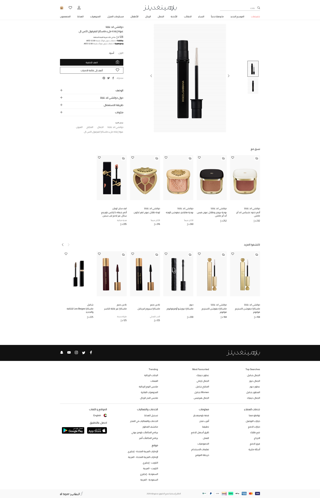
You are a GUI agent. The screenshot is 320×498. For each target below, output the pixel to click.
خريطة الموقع (202, 455)
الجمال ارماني (202, 381)
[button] (228, 75)
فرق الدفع (255, 443)
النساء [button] (201, 16)
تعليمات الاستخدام (200, 449)
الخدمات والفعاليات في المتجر (144, 421)
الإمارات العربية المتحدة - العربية (143, 457)
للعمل (206, 438)
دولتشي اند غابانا (114, 26)
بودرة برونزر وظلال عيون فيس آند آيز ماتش (212, 214)
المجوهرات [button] (95, 16)
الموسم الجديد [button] (237, 16)
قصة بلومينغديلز (201, 415)
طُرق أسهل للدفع (200, 432)
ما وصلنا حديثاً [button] (217, 16)
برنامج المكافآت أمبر (148, 438)
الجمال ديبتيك (253, 398)
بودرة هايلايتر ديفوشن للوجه (179, 212)
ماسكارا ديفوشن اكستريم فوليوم (247, 310)
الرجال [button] (148, 16)
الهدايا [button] (80, 16)
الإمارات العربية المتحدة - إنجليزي (143, 451)
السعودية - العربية (149, 479)
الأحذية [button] (174, 16)
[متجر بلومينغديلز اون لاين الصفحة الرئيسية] (160, 7)
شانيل (90, 304)
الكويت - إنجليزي (150, 462)
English (97, 415)
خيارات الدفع (254, 426)
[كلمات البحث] (258, 8)
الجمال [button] (161, 16)
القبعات (154, 381)
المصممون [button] (65, 16)
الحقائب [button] (188, 16)
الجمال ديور (254, 381)
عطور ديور (255, 386)
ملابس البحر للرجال (149, 398)
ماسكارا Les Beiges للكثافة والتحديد (80, 310)
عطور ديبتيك (202, 375)
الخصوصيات (203, 443)
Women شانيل (201, 392)
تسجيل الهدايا (151, 415)
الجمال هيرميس (201, 398)
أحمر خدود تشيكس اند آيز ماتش (248, 214)
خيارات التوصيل (253, 421)
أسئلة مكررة (254, 449)
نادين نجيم (155, 304)
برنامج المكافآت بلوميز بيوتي (144, 432)
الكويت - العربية (150, 468)
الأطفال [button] (134, 16)
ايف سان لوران (119, 208)
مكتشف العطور (150, 426)
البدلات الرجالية (151, 375)
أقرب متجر (204, 421)
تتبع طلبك (255, 432)
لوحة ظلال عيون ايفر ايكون (147, 212)
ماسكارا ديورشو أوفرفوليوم (180, 308)
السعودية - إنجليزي (149, 474)
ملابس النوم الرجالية (148, 386)
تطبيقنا (205, 426)
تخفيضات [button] (255, 16)
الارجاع (257, 438)
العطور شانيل (253, 392)
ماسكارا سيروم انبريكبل (149, 308)
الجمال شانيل (253, 375)
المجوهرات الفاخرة (149, 392)
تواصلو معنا (254, 415)
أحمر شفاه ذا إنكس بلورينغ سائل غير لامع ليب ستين (114, 214)
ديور (191, 304)
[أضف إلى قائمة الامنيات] (232, 157)
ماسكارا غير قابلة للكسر (115, 308)
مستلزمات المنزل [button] (115, 16)
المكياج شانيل (202, 386)
